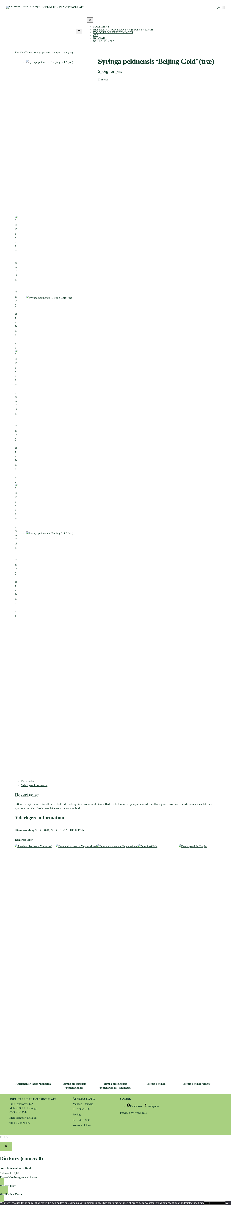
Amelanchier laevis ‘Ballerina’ (34, 1083)
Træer (28, 52)
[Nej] (227, 1203)
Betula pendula (156, 1083)
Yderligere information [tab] (34, 785)
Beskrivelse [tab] (27, 781)
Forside (19, 52)
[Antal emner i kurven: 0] (223, 7)
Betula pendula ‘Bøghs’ (197, 1083)
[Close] (6, 1146)
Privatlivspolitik (217, 1203)
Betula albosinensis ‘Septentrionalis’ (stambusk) (115, 1085)
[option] (16, 283)
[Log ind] (218, 7)
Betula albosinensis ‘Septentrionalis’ (74, 1085)
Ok (206, 1203)
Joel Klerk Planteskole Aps (63, 7)
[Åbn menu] (79, 31)
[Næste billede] (32, 773)
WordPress (140, 1112)
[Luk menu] (90, 20)
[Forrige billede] (23, 773)
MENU (4, 1136)
